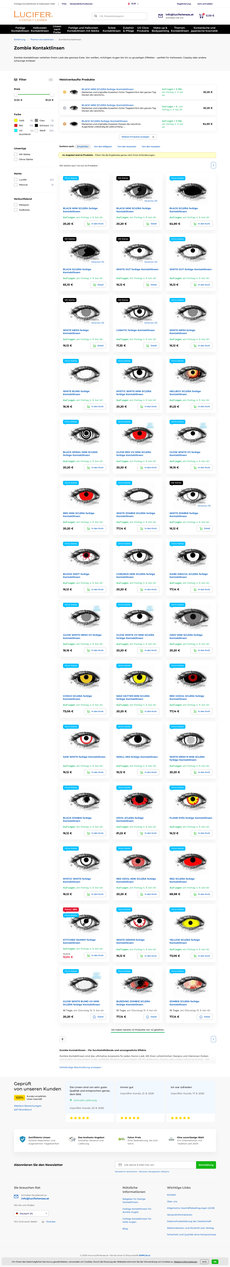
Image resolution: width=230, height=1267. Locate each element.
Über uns (172, 1201)
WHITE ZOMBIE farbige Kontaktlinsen (184, 515)
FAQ (64, 4)
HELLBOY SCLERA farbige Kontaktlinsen (185, 393)
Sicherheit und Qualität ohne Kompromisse (191, 1234)
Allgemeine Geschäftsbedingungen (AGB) (191, 1208)
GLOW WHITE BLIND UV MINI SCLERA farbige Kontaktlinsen (81, 1003)
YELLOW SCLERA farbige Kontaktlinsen (185, 941)
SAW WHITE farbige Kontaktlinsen (84, 756)
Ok (215, 1261)
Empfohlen (82, 146)
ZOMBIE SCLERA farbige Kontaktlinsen (184, 1003)
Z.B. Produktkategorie (112, 16)
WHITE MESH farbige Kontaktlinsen (76, 332)
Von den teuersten (127, 146)
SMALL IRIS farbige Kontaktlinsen (137, 756)
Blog (125, 1228)
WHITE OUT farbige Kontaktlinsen (137, 269)
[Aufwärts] (62, 1039)
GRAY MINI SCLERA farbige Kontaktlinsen (186, 636)
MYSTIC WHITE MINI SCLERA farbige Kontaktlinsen (133, 393)
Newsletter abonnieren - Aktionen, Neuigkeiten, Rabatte (142, 1171)
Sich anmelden (205, 4)
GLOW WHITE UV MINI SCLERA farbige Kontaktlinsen (135, 636)
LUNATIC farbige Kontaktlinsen (135, 330)
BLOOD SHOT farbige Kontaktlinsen (76, 576)
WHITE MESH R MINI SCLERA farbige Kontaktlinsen (187, 758)
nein (204, 1261)
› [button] (80, 1067)
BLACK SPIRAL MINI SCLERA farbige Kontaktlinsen (80, 454)
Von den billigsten (103, 146)
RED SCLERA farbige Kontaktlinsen (182, 880)
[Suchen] (96, 16)
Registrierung (184, 4)
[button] (138, 136)
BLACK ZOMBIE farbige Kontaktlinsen (77, 819)
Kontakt (171, 1194)
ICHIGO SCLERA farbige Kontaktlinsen (77, 697)
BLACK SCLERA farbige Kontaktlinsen (105, 121)
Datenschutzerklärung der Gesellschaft (189, 1221)
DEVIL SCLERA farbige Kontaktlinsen (130, 819)
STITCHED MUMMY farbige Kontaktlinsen (79, 941)
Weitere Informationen (185, 1261)
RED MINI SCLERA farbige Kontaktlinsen (78, 515)
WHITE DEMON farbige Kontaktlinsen (130, 941)
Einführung (19, 39)
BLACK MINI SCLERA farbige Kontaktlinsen (108, 89)
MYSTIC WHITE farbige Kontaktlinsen (77, 880)
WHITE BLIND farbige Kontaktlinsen (76, 393)
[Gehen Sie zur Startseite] (33, 16)
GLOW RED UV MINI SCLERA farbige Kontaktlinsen (133, 454)
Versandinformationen (81, 4)
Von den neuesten (151, 146)
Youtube (50, 1221)
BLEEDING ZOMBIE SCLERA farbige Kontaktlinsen (133, 1003)
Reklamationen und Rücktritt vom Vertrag (190, 1228)
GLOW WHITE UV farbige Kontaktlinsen (185, 454)
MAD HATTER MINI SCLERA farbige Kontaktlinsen (133, 697)
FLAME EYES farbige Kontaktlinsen (191, 817)
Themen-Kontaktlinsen (42, 39)
